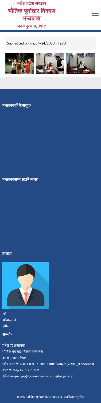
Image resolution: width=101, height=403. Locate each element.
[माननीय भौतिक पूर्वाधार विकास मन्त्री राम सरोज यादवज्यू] (80, 63)
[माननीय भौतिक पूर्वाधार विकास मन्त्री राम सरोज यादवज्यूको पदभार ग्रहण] (50, 63)
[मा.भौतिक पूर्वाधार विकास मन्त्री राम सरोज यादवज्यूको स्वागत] (19, 63)
